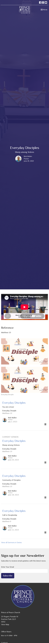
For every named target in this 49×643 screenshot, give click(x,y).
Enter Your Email (7, 567)
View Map (5, 624)
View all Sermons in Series (11, 542)
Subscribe (7, 575)
